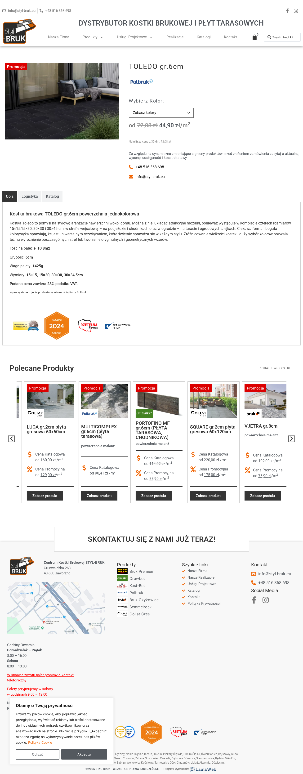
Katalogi (204, 37)
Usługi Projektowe (132, 37)
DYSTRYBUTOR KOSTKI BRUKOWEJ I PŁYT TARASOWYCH (171, 23)
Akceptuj (84, 754)
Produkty (90, 37)
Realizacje (174, 37)
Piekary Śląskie (172, 754)
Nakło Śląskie (134, 754)
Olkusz (117, 758)
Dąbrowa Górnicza (183, 758)
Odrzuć (38, 754)
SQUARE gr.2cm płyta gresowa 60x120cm (205, 429)
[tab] (9, 196)
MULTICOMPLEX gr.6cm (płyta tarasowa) (91, 431)
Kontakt (230, 37)
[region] (61, 731)
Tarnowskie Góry (165, 762)
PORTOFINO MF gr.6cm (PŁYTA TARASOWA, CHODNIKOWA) (145, 430)
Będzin (219, 758)
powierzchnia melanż (90, 446)
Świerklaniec (209, 754)
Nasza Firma (58, 37)
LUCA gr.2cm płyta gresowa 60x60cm (38, 429)
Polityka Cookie (40, 742)
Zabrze (121, 762)
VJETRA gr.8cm (253, 426)
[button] (11, 439)
